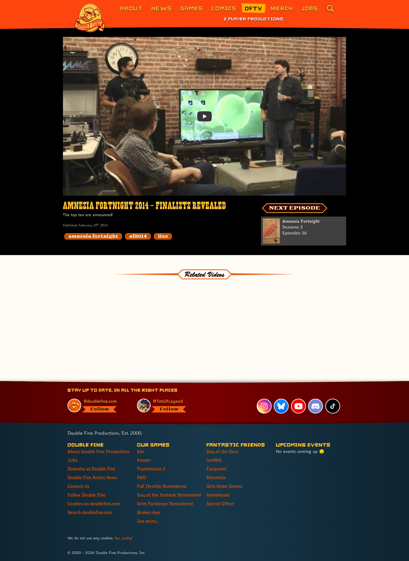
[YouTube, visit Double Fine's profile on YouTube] (298, 406)
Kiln (140, 451)
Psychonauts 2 (151, 468)
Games (191, 8)
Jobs (309, 8)
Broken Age (148, 512)
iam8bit (214, 460)
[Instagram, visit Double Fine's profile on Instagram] (264, 406)
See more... (147, 521)
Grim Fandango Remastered (165, 503)
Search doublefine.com (90, 512)
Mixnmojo (216, 477)
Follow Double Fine (86, 494)
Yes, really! (123, 538)
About (131, 8)
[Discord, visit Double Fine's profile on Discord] (315, 406)
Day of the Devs (222, 451)
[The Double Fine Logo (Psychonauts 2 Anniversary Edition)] (89, 17)
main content (227, 382)
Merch (282, 8)
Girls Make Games (224, 486)
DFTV (253, 8)
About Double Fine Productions (98, 451)
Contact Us (78, 486)
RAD (141, 477)
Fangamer (216, 468)
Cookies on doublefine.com (94, 503)
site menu (200, 382)
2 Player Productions (253, 18)
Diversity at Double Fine (91, 468)
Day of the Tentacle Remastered (169, 494)
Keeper (144, 460)
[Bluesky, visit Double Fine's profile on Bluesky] (281, 406)
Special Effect (220, 503)
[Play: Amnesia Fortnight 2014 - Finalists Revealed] (204, 116)
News (161, 8)
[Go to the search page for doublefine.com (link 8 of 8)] (330, 8)
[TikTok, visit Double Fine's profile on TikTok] (332, 406)
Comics (223, 8)
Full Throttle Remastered (161, 486)
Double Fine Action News (92, 477)
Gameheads (218, 494)
